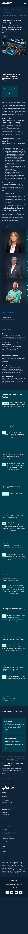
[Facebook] (16, 892)
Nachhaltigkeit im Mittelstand (8, 841)
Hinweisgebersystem (14, 887)
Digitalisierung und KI (6, 836)
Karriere (4, 849)
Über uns (4, 851)
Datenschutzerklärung (11, 884)
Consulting (4, 812)
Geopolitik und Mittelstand (8, 838)
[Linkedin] (7, 892)
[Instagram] (11, 892)
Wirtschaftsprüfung (6, 819)
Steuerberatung (7, 13)
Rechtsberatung (5, 814)
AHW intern (4, 829)
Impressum (19, 884)
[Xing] (20, 892)
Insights (3, 846)
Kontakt (3, 853)
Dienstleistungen (15, 10)
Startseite (5, 10)
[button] (24, 3)
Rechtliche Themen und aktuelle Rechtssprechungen (9, 832)
